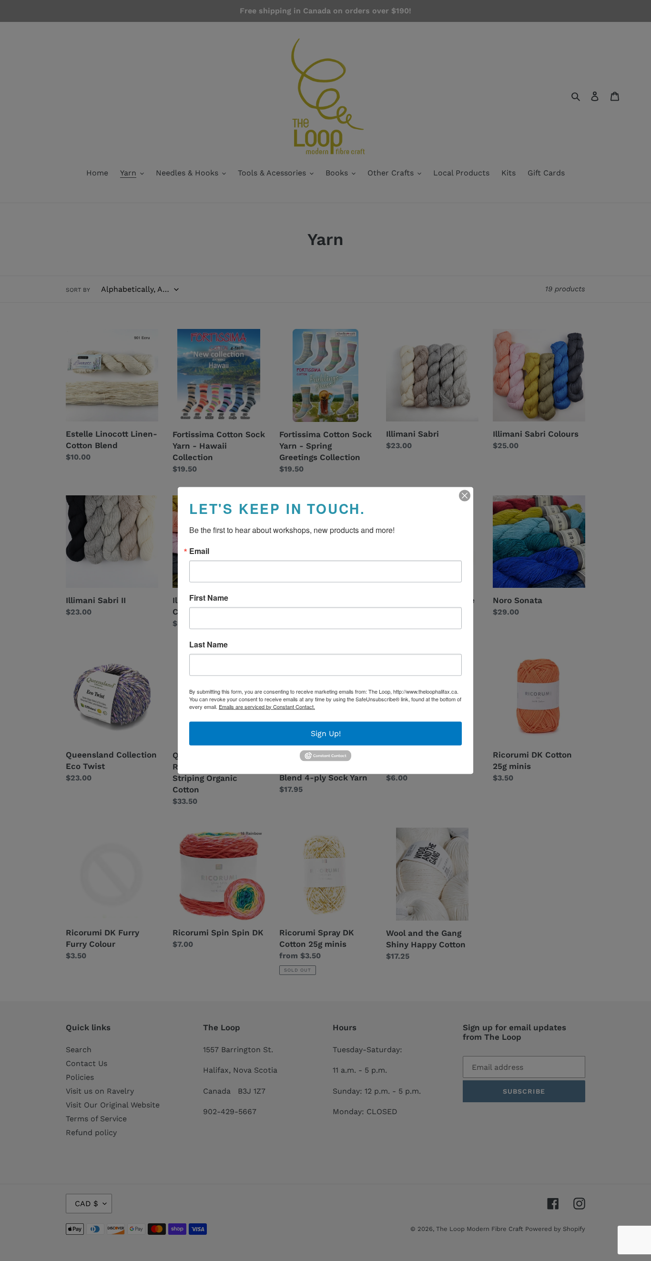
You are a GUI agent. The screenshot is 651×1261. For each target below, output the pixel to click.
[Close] (464, 495)
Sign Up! (326, 733)
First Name (208, 597)
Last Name (208, 644)
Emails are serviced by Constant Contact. (267, 706)
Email (199, 550)
